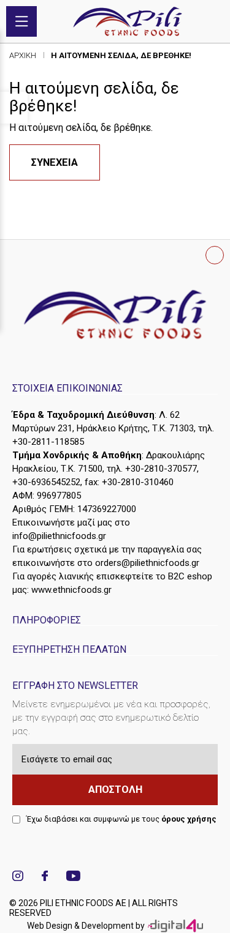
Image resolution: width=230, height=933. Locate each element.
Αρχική (22, 55)
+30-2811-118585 (48, 441)
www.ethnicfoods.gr (71, 589)
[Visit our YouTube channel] (73, 878)
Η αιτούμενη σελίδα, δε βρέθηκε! (121, 55)
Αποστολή (115, 789)
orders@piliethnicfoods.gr (147, 562)
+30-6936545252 (46, 482)
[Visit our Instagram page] (17, 878)
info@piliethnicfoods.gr (59, 535)
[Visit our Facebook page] (45, 878)
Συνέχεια (54, 162)
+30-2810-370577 (161, 468)
